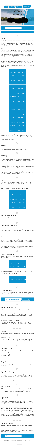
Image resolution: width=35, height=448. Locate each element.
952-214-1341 (29, 440)
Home (6, 6)
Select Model (12, 6)
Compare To (19, 6)
